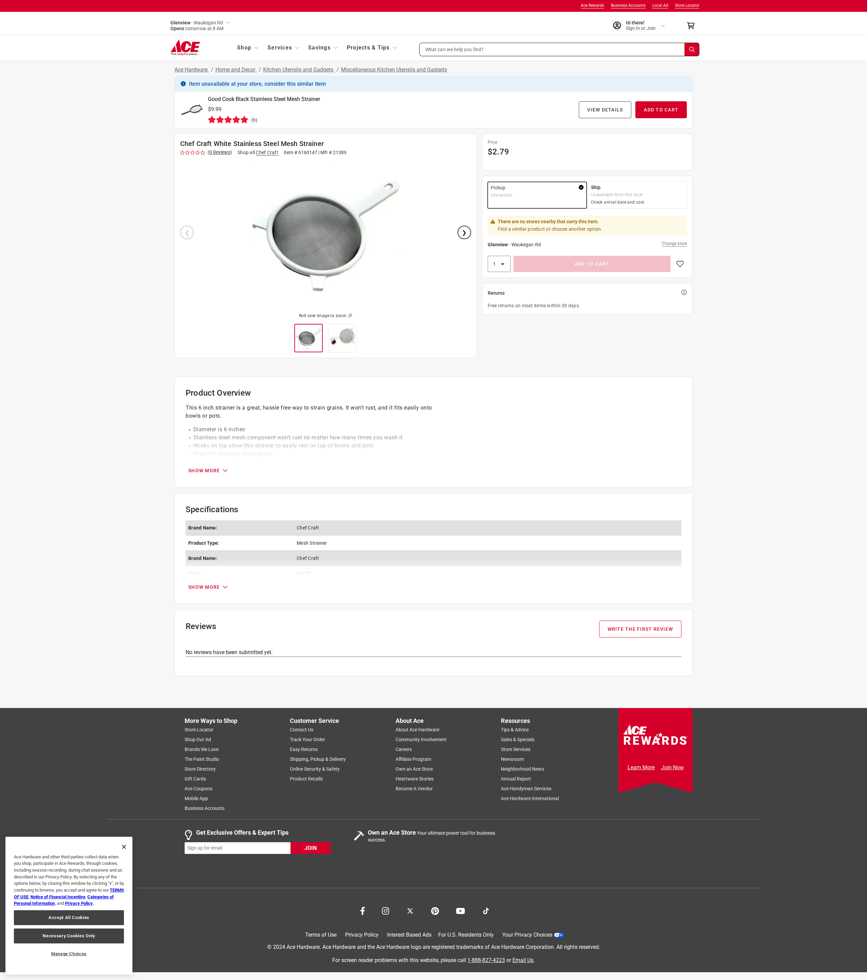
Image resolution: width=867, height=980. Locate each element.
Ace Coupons (198, 788)
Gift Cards (195, 778)
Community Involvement (421, 739)
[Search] (691, 49)
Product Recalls (306, 778)
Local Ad (660, 5)
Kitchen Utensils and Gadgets (299, 69)
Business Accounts (628, 5)
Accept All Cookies (68, 917)
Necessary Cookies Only (69, 935)
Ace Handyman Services (526, 788)
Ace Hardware (191, 69)
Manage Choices (69, 953)
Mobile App (196, 798)
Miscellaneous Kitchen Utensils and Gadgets (394, 69)
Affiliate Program (413, 759)
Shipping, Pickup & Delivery (318, 759)
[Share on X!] (410, 910)
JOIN (310, 848)
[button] (559, 49)
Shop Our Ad (198, 739)
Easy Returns (304, 749)
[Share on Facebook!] (362, 910)
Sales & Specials (517, 739)
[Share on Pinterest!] (435, 910)
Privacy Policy (362, 935)
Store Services (515, 749)
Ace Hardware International (530, 798)
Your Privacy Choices (527, 935)
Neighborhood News (522, 769)
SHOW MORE (204, 470)
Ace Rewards (592, 5)
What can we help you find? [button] (454, 49)
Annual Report (516, 778)
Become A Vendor (414, 788)
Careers (404, 749)
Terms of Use (321, 935)
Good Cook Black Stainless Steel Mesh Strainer (264, 99)
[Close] (124, 846)
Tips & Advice (515, 729)
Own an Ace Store (414, 769)
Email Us (522, 960)
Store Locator (687, 5)
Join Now (672, 767)
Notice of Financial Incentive (57, 896)
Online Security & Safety (315, 769)
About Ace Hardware (417, 729)
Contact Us (301, 729)
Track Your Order (307, 739)
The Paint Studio (202, 759)
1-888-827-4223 (486, 960)
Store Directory (200, 769)
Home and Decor (236, 69)
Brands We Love (201, 749)
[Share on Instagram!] (385, 910)
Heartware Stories (415, 778)
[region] (68, 906)
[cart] (692, 26)
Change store (674, 243)
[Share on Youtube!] (460, 910)
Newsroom (512, 759)
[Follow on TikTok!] (486, 910)
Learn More (641, 767)
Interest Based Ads (409, 935)
